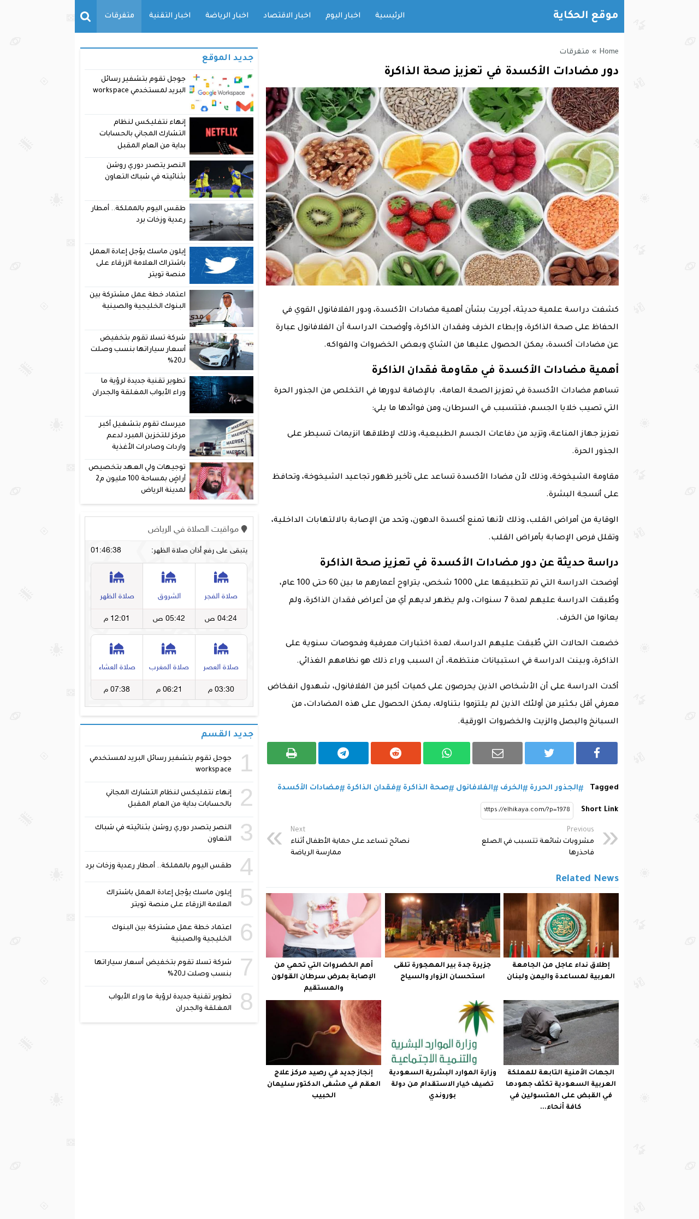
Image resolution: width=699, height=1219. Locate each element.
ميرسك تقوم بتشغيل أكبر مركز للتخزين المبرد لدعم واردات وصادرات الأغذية (142, 436)
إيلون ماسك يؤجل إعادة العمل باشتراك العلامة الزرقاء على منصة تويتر (138, 264)
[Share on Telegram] (343, 753)
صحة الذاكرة (426, 788)
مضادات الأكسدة (308, 788)
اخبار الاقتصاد (287, 16)
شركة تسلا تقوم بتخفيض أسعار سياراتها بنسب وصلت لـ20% (138, 350)
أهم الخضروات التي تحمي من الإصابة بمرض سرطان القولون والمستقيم (323, 977)
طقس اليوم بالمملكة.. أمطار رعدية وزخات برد (159, 866)
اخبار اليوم (342, 16)
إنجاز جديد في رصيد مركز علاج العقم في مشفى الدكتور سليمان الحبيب (324, 1084)
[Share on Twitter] (549, 753)
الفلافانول (474, 788)
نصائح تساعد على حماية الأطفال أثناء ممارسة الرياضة (350, 841)
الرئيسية (390, 16)
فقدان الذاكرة (371, 788)
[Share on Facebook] (597, 753)
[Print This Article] (291, 753)
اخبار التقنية (170, 16)
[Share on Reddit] (396, 753)
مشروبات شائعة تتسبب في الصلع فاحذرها (538, 841)
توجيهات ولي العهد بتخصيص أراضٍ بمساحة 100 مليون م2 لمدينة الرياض (137, 479)
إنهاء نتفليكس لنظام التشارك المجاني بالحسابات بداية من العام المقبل (142, 134)
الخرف (511, 788)
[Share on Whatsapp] (447, 753)
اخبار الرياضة (226, 16)
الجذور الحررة (554, 788)
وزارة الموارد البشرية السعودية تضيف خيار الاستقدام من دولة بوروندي (442, 1084)
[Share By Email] (497, 753)
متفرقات (119, 16)
